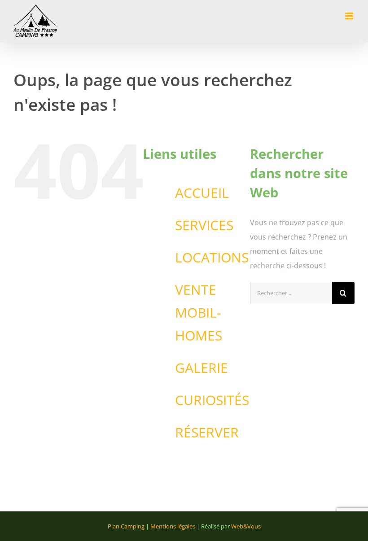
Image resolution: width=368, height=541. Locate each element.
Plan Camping (126, 526)
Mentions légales (172, 526)
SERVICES (204, 225)
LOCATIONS (212, 257)
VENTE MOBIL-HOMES (198, 312)
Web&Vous (246, 526)
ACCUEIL (202, 192)
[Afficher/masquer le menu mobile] (350, 16)
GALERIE (201, 367)
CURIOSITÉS (212, 400)
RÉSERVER (207, 432)
